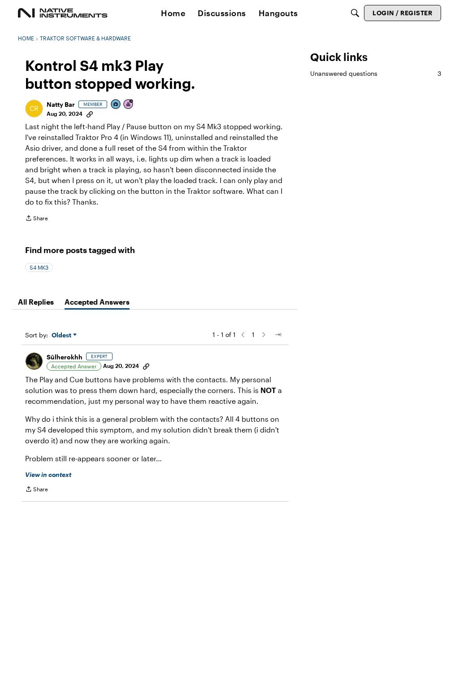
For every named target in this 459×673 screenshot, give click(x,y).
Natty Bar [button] (61, 104)
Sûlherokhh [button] (64, 357)
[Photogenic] (116, 105)
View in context (48, 474)
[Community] (63, 13)
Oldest (62, 335)
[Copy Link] (89, 113)
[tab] (36, 302)
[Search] (355, 13)
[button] (34, 109)
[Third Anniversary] (128, 105)
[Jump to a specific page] (278, 335)
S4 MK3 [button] (39, 267)
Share (36, 219)
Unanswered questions (375, 73)
